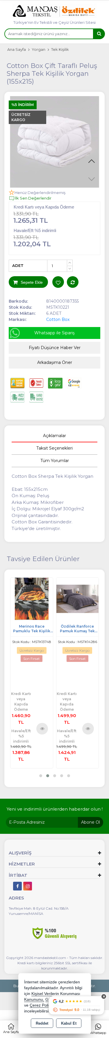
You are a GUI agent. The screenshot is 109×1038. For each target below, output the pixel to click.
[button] (91, 161)
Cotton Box (57, 319)
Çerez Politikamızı (46, 1005)
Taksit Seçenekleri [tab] (54, 448)
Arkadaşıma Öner (54, 362)
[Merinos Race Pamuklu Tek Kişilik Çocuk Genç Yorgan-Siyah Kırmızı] (31, 598)
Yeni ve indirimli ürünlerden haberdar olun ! (55, 809)
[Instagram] (27, 886)
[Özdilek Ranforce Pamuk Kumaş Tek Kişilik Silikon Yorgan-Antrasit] (77, 598)
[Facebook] (17, 886)
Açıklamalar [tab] (54, 435)
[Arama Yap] (99, 33)
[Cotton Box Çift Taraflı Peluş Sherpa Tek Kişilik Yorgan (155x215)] (54, 142)
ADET (18, 265)
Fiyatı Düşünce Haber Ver (55, 347)
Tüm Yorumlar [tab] (54, 460)
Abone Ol (90, 822)
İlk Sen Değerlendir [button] (33, 198)
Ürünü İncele (42, 728)
